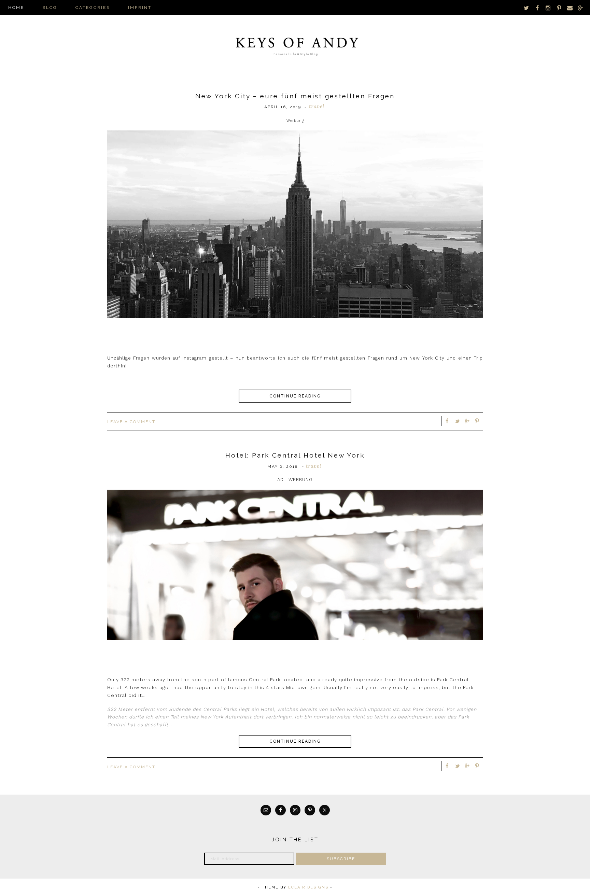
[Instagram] (548, 7)
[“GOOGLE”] (580, 7)
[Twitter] (526, 7)
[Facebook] (537, 7)
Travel (316, 106)
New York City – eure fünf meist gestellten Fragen (295, 96)
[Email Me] (569, 7)
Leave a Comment (131, 421)
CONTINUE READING (295, 396)
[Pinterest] (558, 7)
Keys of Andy (295, 44)
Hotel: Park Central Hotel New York (295, 455)
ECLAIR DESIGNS (308, 887)
